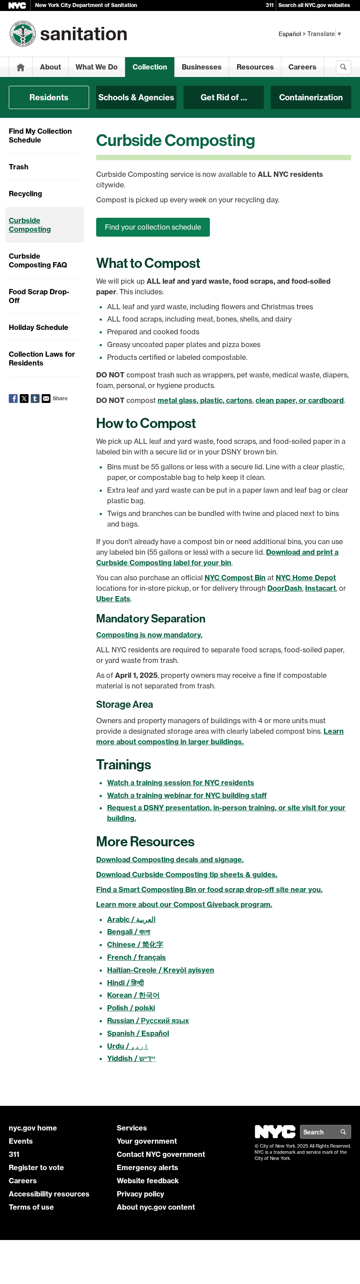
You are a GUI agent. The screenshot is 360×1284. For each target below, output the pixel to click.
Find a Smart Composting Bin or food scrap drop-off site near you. (209, 889)
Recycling (25, 193)
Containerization (311, 97)
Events (21, 1141)
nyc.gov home (33, 1127)
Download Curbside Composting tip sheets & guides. (186, 874)
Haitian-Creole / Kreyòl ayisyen (160, 970)
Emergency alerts (147, 1167)
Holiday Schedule (38, 327)
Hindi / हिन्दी (125, 982)
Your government (147, 1141)
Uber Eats (113, 598)
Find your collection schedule (153, 227)
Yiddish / (131, 1058)
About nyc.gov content (156, 1207)
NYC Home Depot (306, 577)
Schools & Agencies (136, 97)
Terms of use (31, 1207)
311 (270, 5)
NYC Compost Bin (235, 577)
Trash (19, 166)
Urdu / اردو (127, 1046)
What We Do (97, 66)
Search (350, 1131)
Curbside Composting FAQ (38, 260)
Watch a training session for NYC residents (180, 782)
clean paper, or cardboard (300, 400)
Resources (255, 66)
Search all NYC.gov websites (314, 5)
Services (132, 1127)
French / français (136, 957)
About (50, 66)
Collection (150, 66)
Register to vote (36, 1167)
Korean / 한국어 (133, 995)
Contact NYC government (161, 1154)
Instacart (320, 588)
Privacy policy (140, 1193)
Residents (48, 97)
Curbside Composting (30, 225)
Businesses (202, 66)
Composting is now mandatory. (149, 634)
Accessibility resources (49, 1193)
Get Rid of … (224, 97)
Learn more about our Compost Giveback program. (184, 904)
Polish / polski (131, 1007)
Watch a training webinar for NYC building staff (187, 795)
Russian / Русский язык (148, 1020)
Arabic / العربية (131, 919)
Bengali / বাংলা (128, 931)
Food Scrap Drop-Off (39, 296)
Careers (302, 66)
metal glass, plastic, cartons (205, 400)
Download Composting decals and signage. (170, 859)
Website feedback (148, 1180)
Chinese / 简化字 (135, 944)
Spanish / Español (138, 1033)
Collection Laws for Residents (42, 358)
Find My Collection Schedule (40, 135)
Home (20, 67)
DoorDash (284, 588)
